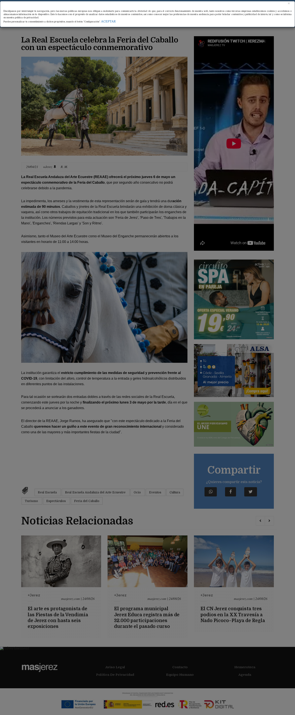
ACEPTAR (108, 21)
